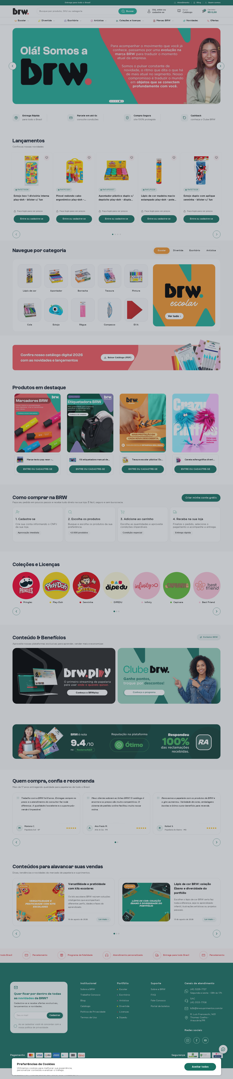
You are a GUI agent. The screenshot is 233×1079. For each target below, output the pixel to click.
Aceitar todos (200, 1066)
